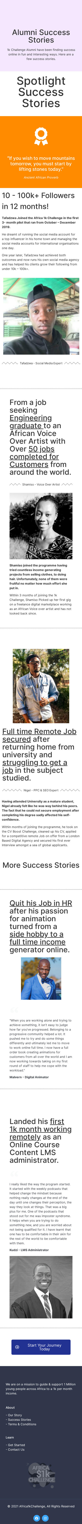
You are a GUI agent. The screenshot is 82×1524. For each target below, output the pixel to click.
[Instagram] (45, 1518)
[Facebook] (36, 1518)
